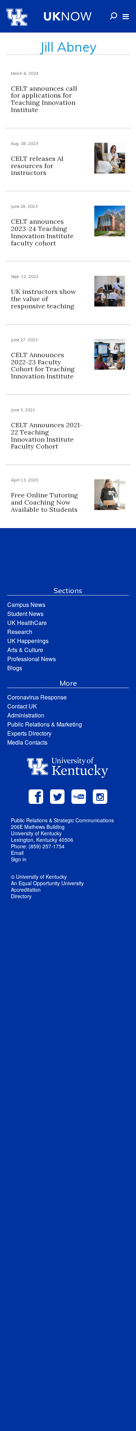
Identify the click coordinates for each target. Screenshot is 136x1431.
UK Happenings (28, 641)
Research (19, 631)
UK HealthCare (27, 622)
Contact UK (22, 706)
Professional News (31, 659)
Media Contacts (27, 742)
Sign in (18, 859)
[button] (125, 16)
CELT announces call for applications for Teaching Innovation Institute (44, 99)
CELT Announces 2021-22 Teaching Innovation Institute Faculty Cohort (47, 435)
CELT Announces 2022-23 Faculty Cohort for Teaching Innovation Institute (43, 365)
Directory (21, 896)
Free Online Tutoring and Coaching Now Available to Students (44, 502)
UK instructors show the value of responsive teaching (43, 298)
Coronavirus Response (37, 697)
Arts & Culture (25, 650)
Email (17, 852)
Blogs (14, 668)
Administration (25, 715)
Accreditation (26, 889)
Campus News (26, 604)
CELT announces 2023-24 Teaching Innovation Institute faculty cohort (42, 232)
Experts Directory (29, 733)
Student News (25, 613)
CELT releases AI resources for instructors (37, 165)
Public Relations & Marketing (44, 724)
